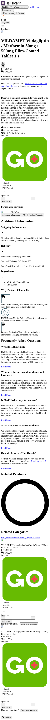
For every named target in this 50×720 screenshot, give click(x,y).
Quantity (5, 195)
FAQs (24, 215)
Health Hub (33, 7)
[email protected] (38, 461)
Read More (6, 367)
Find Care (6, 7)
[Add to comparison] (3, 66)
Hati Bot (8, 717)
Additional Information (11, 215)
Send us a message (29, 624)
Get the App (9, 13)
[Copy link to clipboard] (3, 63)
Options (4, 135)
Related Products (36, 215)
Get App (21, 13)
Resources (6, 10)
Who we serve (19, 7)
